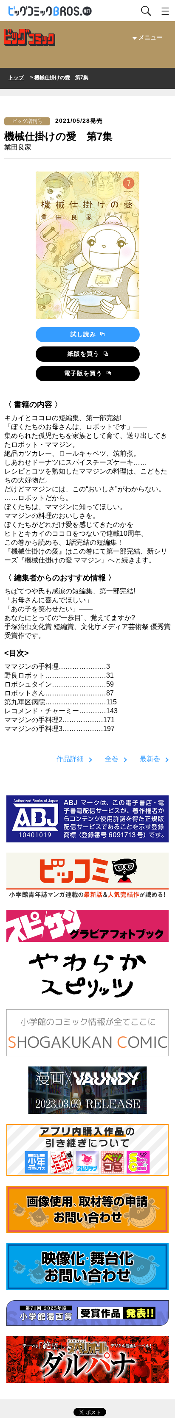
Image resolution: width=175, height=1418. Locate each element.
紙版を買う (85, 353)
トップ (16, 77)
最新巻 (150, 758)
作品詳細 (70, 758)
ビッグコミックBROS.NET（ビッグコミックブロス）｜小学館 (50, 11)
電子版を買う (84, 373)
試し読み (84, 334)
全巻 (112, 758)
